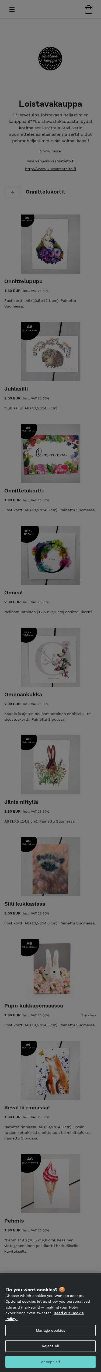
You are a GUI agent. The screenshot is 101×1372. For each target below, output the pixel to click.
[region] (50, 1322)
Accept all (50, 1362)
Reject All (50, 1346)
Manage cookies (50, 1330)
